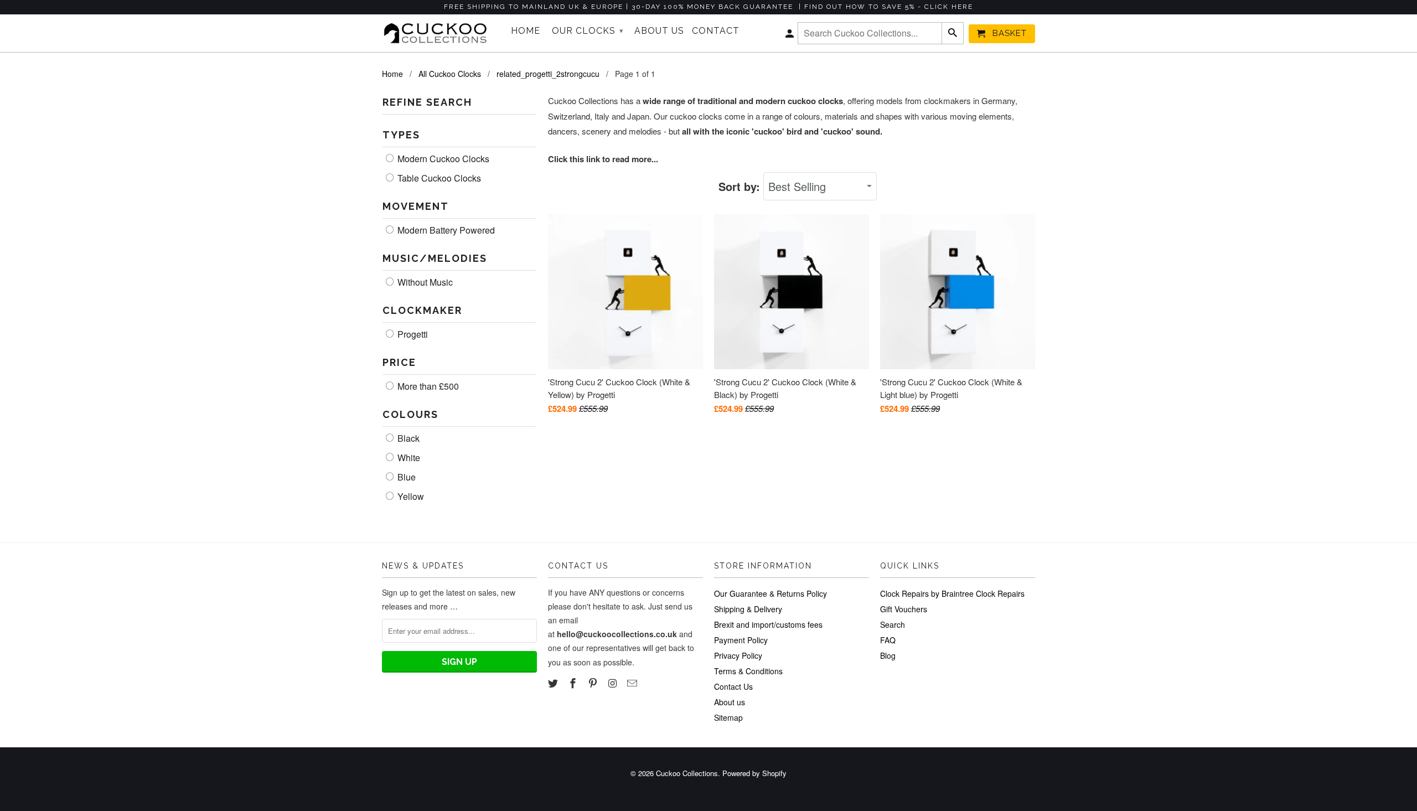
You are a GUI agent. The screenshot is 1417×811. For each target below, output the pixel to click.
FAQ (888, 639)
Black (407, 438)
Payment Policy (741, 639)
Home (525, 31)
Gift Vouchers (903, 608)
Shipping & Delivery (748, 608)
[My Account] (790, 36)
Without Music (424, 282)
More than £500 (427, 386)
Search (892, 624)
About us (729, 701)
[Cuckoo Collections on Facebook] (574, 682)
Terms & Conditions (748, 670)
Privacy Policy (738, 655)
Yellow (409, 496)
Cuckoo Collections (687, 773)
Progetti (411, 334)
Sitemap (728, 717)
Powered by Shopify (754, 773)
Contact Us (733, 686)
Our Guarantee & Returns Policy (770, 593)
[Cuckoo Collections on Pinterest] (594, 682)
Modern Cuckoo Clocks (442, 159)
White (407, 458)
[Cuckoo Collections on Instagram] (613, 682)
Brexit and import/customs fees (768, 624)
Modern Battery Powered (445, 230)
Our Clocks (588, 30)
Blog (888, 655)
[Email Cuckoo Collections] (633, 682)
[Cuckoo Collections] (438, 33)
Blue (405, 477)
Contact (715, 31)
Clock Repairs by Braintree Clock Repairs (952, 593)
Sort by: (740, 186)
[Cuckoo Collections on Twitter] (554, 682)
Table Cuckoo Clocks (438, 178)
